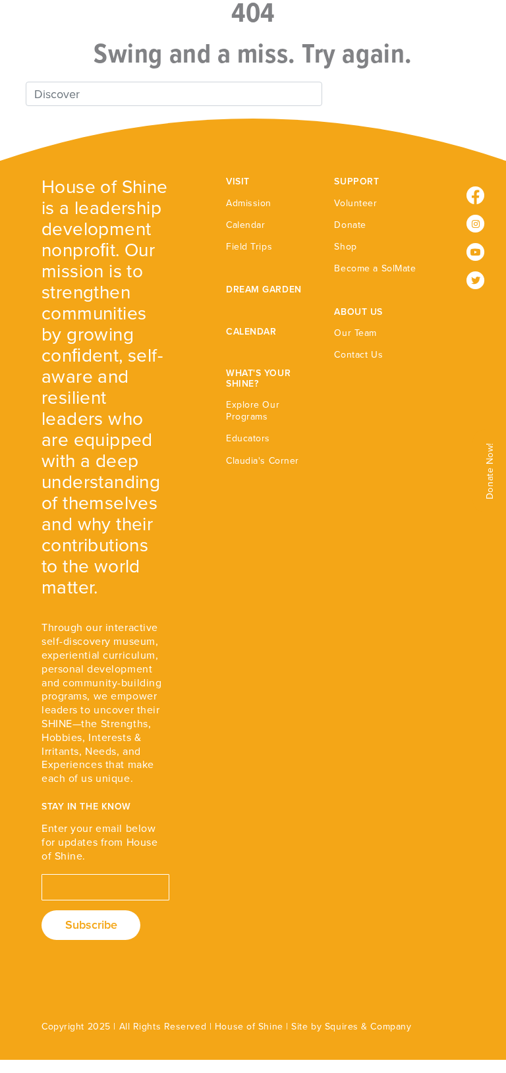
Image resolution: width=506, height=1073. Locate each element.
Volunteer (355, 203)
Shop (345, 246)
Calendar (245, 225)
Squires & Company (368, 1026)
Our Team (355, 333)
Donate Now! (489, 471)
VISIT (238, 181)
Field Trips (249, 246)
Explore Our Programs (252, 410)
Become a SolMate (375, 268)
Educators (248, 438)
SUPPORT (356, 181)
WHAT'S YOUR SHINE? (258, 378)
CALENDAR (251, 331)
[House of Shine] (40, 40)
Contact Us (358, 354)
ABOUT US (358, 311)
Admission (248, 203)
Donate (350, 225)
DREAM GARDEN (264, 289)
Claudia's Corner (262, 460)
